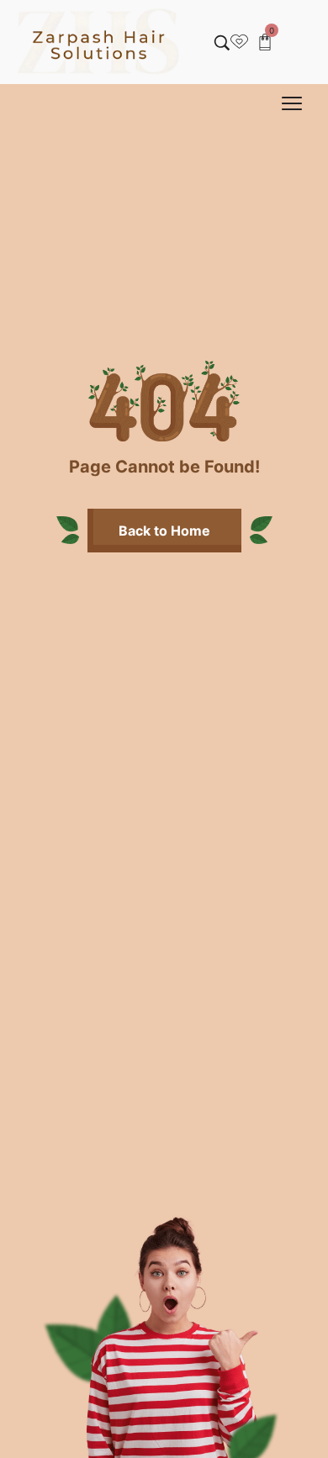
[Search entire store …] (222, 42)
